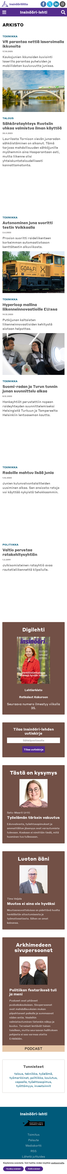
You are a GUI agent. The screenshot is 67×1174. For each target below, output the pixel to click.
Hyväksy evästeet (13, 1169)
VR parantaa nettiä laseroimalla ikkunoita (33, 44)
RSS (34, 1151)
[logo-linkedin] (56, 4)
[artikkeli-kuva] (33, 91)
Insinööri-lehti (33, 12)
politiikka (10, 544)
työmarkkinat (19, 1077)
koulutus (51, 1077)
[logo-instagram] (62, 4)
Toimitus (33, 1134)
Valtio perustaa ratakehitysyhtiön (19, 552)
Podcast (33, 1048)
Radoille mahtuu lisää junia (28, 472)
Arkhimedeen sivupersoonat (33, 947)
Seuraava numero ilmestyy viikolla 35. (33, 706)
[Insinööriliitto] (25, 4)
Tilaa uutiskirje (33, 749)
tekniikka (9, 36)
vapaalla (21, 1082)
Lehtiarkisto (33, 690)
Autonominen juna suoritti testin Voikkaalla (27, 225)
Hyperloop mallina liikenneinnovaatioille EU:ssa (29, 307)
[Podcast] (33, 971)
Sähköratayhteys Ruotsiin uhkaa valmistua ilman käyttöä (32, 125)
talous (8, 118)
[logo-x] (50, 4)
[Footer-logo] (33, 1123)
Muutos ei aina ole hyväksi (31, 903)
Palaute (33, 1140)
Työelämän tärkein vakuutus (33, 817)
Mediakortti (34, 1145)
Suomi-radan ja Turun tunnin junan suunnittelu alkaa (29, 388)
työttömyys (24, 1086)
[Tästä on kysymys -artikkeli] (33, 793)
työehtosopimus (39, 1082)
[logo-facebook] (43, 4)
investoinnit (42, 1086)
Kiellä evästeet (34, 1169)
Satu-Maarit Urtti (18, 812)
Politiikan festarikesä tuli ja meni (33, 992)
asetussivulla (57, 1163)
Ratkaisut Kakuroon (33, 697)
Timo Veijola (14, 898)
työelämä (45, 1073)
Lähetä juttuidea (33, 1156)
